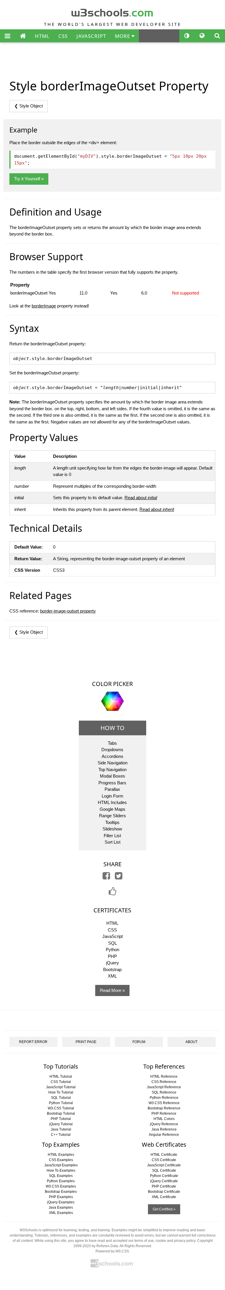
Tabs (112, 743)
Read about (141, 497)
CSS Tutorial (61, 1082)
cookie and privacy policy (175, 1241)
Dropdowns (112, 749)
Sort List (112, 842)
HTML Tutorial (61, 1076)
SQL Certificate (164, 1170)
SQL (112, 943)
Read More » (112, 990)
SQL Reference (164, 1092)
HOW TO (112, 728)
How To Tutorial (60, 1092)
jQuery (112, 962)
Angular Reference (164, 1135)
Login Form (112, 795)
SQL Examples (61, 1176)
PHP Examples (61, 1197)
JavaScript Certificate (164, 1165)
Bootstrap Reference (164, 1108)
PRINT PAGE (86, 1042)
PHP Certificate (164, 1186)
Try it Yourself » (29, 178)
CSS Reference (163, 1082)
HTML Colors (164, 1119)
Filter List (112, 835)
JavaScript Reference (164, 1087)
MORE (123, 36)
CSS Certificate (164, 1160)
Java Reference (164, 1129)
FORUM (138, 1042)
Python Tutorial (61, 1103)
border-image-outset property (68, 610)
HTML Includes (112, 802)
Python (112, 949)
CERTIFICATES (112, 910)
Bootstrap (112, 969)
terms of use (144, 1241)
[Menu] (7, 36)
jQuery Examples (60, 1202)
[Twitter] (118, 877)
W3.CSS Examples (61, 1186)
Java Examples (61, 1207)
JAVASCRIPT (91, 36)
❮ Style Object (28, 105)
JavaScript (112, 936)
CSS (63, 36)
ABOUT (191, 1042)
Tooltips (112, 822)
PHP (112, 956)
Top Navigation (112, 769)
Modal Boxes (112, 775)
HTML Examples (61, 1155)
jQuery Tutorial (61, 1124)
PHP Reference (163, 1113)
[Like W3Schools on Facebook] (112, 893)
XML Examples (61, 1213)
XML (112, 975)
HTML (42, 36)
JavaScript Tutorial (61, 1087)
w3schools (112, 11)
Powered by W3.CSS (112, 1251)
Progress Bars (112, 782)
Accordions (112, 756)
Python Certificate (164, 1176)
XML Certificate (164, 1197)
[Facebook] (106, 877)
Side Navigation (112, 762)
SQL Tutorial (61, 1098)
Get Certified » (164, 1209)
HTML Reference (164, 1076)
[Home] (22, 36)
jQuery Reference (164, 1124)
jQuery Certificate (164, 1181)
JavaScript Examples (61, 1165)
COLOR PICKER (112, 684)
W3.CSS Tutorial (61, 1108)
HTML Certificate (164, 1155)
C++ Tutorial (61, 1135)
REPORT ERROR (33, 1042)
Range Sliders (112, 815)
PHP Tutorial (61, 1119)
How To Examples (61, 1170)
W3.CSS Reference (164, 1103)
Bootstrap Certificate (164, 1192)
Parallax (112, 789)
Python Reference (164, 1098)
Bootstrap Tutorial (61, 1113)
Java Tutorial (61, 1129)
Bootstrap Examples (61, 1192)
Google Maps (112, 809)
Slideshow (112, 828)
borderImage (44, 305)
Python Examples (61, 1181)
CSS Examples (61, 1160)
